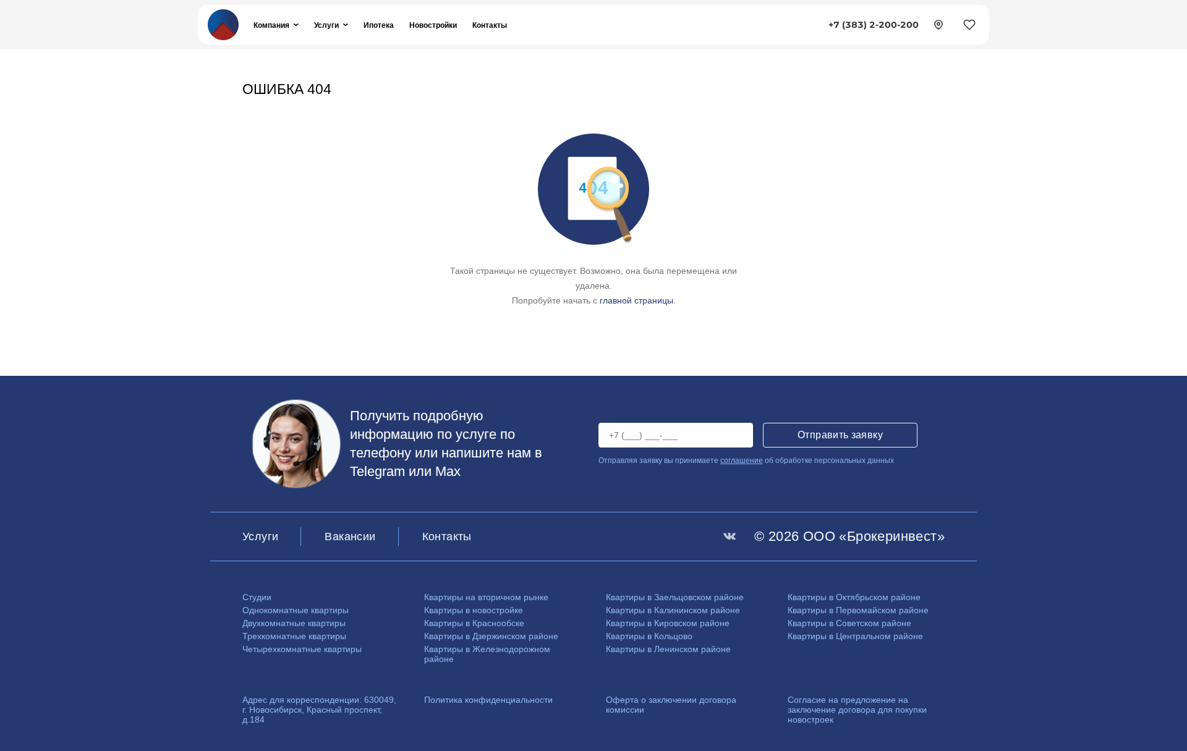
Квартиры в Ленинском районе (668, 649)
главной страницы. (638, 300)
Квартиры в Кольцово (649, 636)
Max (448, 471)
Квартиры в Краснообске (474, 623)
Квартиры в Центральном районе (855, 636)
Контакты (489, 25)
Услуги (326, 25)
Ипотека (379, 25)
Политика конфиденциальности (488, 700)
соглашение (741, 460)
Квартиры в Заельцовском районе (675, 597)
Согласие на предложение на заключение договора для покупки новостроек (857, 709)
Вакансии (350, 536)
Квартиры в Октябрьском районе (854, 597)
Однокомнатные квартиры (295, 610)
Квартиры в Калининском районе (673, 610)
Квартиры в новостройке (473, 610)
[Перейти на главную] (223, 24)
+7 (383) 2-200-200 (873, 24)
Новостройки (433, 25)
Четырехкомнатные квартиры (302, 649)
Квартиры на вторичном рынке (486, 597)
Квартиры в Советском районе (849, 623)
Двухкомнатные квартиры (294, 623)
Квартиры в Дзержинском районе (491, 636)
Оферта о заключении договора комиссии (671, 705)
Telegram (377, 471)
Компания (271, 25)
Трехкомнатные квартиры (294, 636)
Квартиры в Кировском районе (668, 623)
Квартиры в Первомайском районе (858, 610)
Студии (256, 597)
